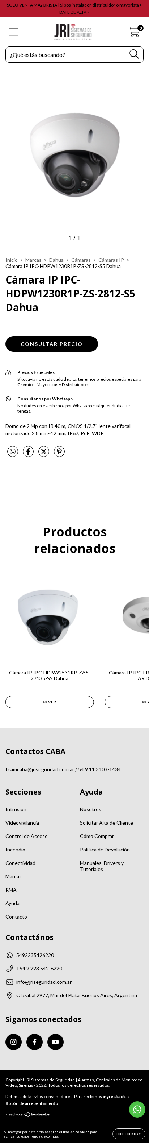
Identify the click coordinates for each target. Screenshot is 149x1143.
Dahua (56, 260)
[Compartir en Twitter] (44, 454)
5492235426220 (35, 955)
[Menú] (13, 31)
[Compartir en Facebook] (29, 454)
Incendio (15, 849)
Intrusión (15, 809)
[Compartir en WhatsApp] (12, 451)
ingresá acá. (114, 1096)
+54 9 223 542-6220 (39, 968)
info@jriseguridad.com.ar (44, 982)
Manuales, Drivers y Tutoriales (102, 866)
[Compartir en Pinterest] (59, 454)
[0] (134, 34)
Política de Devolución (105, 849)
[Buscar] (134, 54)
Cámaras (81, 260)
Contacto (16, 916)
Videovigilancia (22, 823)
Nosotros (90, 809)
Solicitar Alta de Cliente (106, 823)
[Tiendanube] (28, 1115)
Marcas (33, 260)
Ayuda (12, 903)
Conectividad (20, 863)
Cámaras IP (111, 260)
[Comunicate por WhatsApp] (137, 1109)
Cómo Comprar (97, 836)
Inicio (11, 260)
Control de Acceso (26, 836)
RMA (11, 890)
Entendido (129, 1134)
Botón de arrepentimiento (31, 1103)
